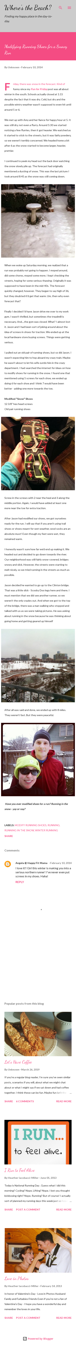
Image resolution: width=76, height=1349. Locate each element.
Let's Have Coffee (18, 1062)
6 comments (25, 1101)
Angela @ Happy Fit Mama (31, 862)
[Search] (60, 6)
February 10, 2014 (61, 862)
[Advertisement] (38, 964)
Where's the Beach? (27, 8)
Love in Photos (16, 1278)
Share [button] (8, 836)
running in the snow (19, 830)
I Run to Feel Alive (19, 1170)
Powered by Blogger (40, 1338)
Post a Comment (28, 1209)
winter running (46, 830)
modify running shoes (30, 825)
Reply (19, 882)
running (54, 825)
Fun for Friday (39, 89)
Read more (64, 1101)
